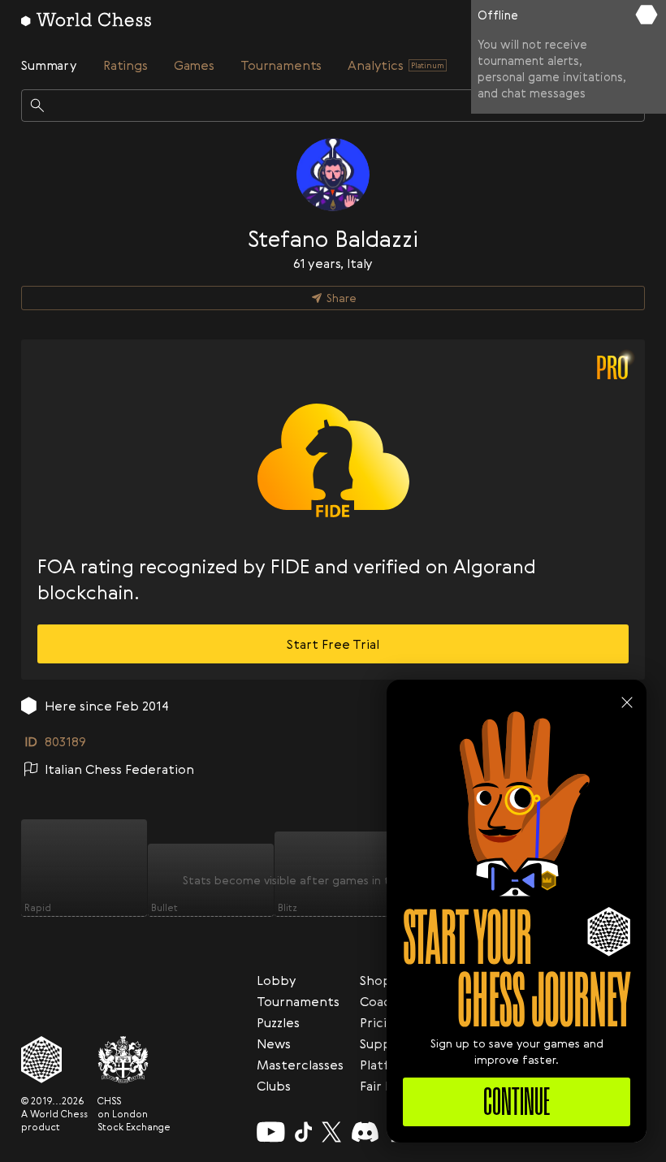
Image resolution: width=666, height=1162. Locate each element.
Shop (375, 980)
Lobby (276, 980)
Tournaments (298, 1001)
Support (386, 1043)
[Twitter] (331, 1132)
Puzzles (278, 1022)
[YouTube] (271, 1132)
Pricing (381, 1022)
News (274, 1043)
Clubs (274, 1086)
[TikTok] (304, 1132)
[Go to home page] (86, 19)
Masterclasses (300, 1064)
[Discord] (365, 1132)
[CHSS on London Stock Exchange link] (134, 1059)
